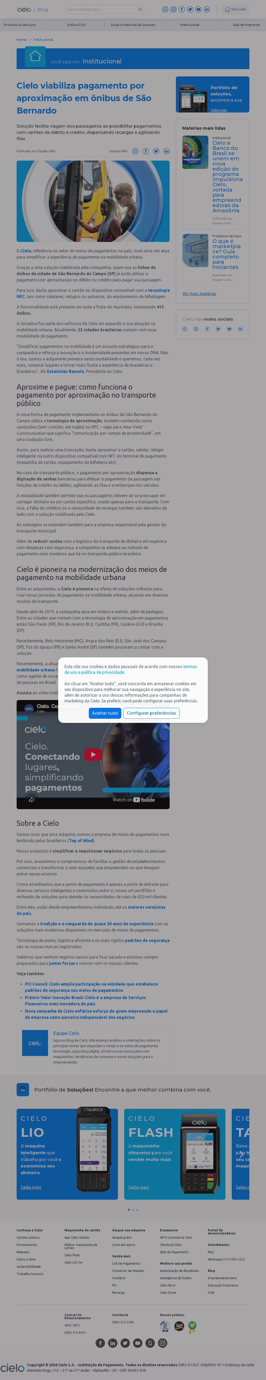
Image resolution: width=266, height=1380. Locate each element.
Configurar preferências (151, 713)
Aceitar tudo (105, 713)
